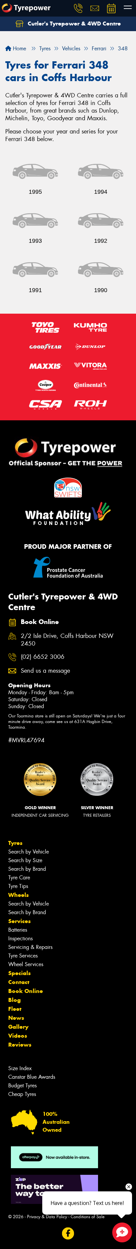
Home (18, 48)
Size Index (20, 1068)
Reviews (19, 1044)
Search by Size (25, 860)
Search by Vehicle (28, 851)
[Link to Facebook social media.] (68, 1233)
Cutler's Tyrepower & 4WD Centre (73, 23)
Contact (18, 982)
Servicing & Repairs (30, 947)
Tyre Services (23, 955)
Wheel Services (25, 964)
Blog (14, 1000)
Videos (17, 1035)
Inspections (20, 938)
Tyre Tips (18, 886)
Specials (19, 973)
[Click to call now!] (78, 8)
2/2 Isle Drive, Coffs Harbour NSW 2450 (67, 640)
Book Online (25, 991)
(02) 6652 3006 (42, 657)
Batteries (17, 929)
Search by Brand (27, 868)
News (16, 1017)
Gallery (18, 1026)
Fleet (14, 1009)
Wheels (18, 895)
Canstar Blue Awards (31, 1076)
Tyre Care (19, 877)
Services (19, 921)
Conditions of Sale (88, 1217)
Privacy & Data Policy (47, 1217)
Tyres (15, 843)
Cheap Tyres (22, 1094)
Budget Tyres (22, 1085)
